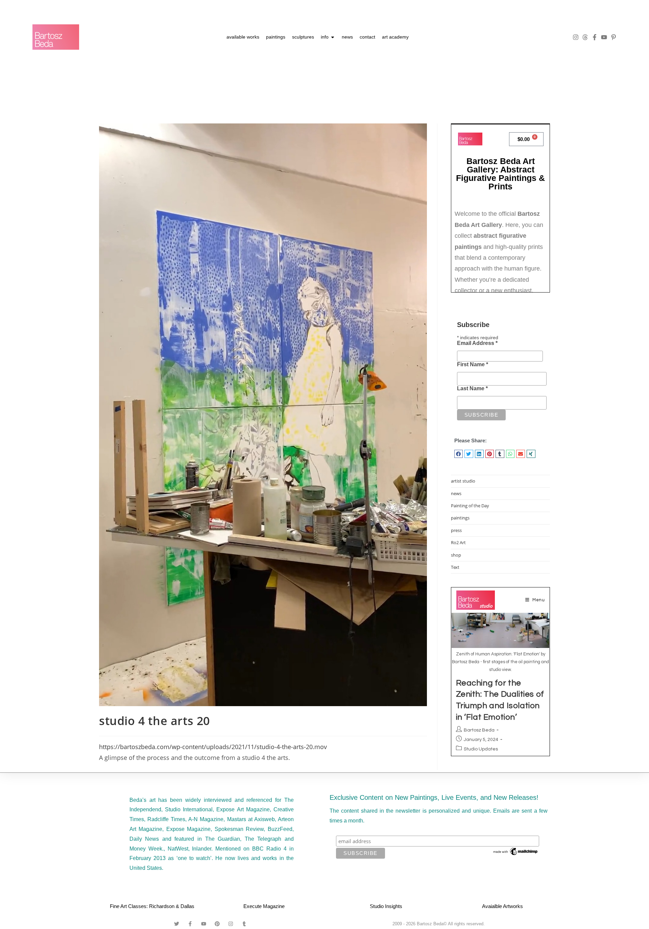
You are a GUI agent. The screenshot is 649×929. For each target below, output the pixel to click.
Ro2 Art (458, 542)
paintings (460, 518)
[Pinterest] (217, 924)
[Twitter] (177, 924)
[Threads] (585, 37)
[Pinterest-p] (613, 37)
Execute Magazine (264, 906)
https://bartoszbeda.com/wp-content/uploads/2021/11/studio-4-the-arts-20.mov (213, 747)
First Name (472, 364)
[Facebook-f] (595, 37)
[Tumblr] (244, 924)
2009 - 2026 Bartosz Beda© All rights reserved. (438, 923)
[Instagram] (576, 37)
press (456, 530)
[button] (458, 454)
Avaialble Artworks (502, 906)
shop (456, 555)
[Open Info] (332, 37)
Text (455, 567)
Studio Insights (386, 906)
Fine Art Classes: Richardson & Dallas (152, 906)
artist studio (463, 481)
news (456, 493)
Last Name (472, 388)
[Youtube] (604, 37)
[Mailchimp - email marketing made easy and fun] (516, 851)
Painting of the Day (470, 506)
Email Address (477, 343)
